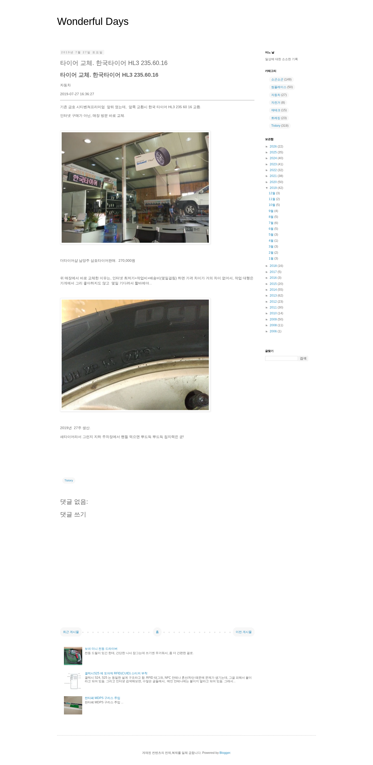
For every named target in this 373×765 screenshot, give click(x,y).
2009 (274, 319)
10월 (272, 205)
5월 (271, 234)
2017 (274, 272)
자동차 (275, 95)
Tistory (68, 480)
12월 (272, 193)
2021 (274, 176)
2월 (271, 252)
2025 (274, 152)
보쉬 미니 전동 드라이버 (101, 648)
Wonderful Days (93, 21)
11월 (272, 199)
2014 (274, 289)
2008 (274, 325)
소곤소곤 (277, 79)
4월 (271, 240)
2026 (274, 146)
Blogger (224, 753)
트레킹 (275, 118)
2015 (274, 284)
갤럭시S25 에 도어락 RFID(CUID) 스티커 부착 (116, 673)
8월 (271, 217)
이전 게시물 (244, 632)
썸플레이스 (278, 87)
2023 (274, 164)
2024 (274, 158)
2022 (274, 170)
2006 (274, 331)
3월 (271, 246)
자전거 (275, 102)
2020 (274, 182)
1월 (271, 258)
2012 (274, 301)
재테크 (275, 110)
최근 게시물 (71, 632)
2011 (274, 307)
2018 (274, 266)
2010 (274, 313)
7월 (271, 223)
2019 (274, 188)
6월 (271, 229)
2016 (274, 278)
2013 (274, 295)
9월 (271, 211)
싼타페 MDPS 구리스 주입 (102, 698)
